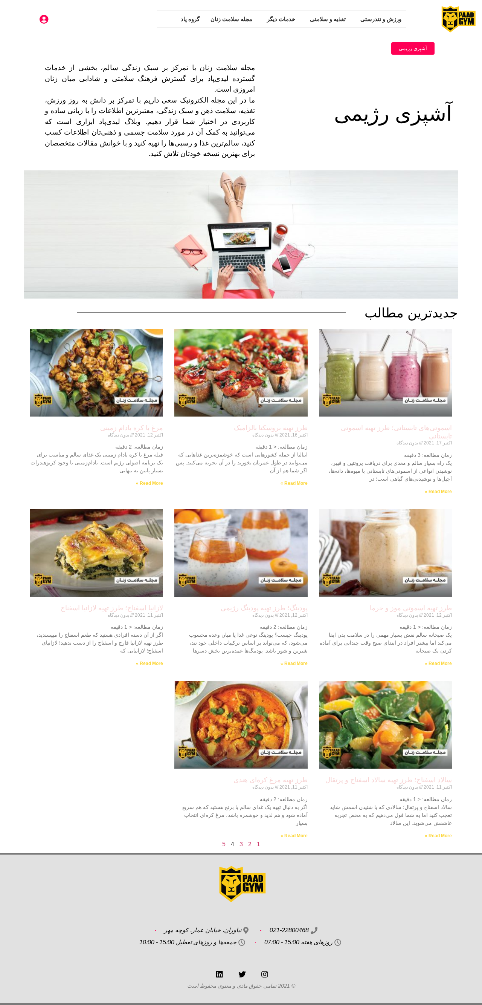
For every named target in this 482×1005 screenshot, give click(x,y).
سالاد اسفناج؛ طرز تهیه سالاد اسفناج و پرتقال (387, 780)
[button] (413, 48)
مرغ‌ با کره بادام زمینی (131, 428)
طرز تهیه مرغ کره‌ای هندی (270, 780)
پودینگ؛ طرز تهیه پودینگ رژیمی (264, 608)
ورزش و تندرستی (380, 19)
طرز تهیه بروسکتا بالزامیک (271, 428)
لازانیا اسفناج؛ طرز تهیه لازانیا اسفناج (112, 608)
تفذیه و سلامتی (328, 19)
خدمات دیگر (281, 19)
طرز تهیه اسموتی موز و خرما (411, 608)
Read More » (438, 491)
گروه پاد (190, 19)
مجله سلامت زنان (231, 19)
